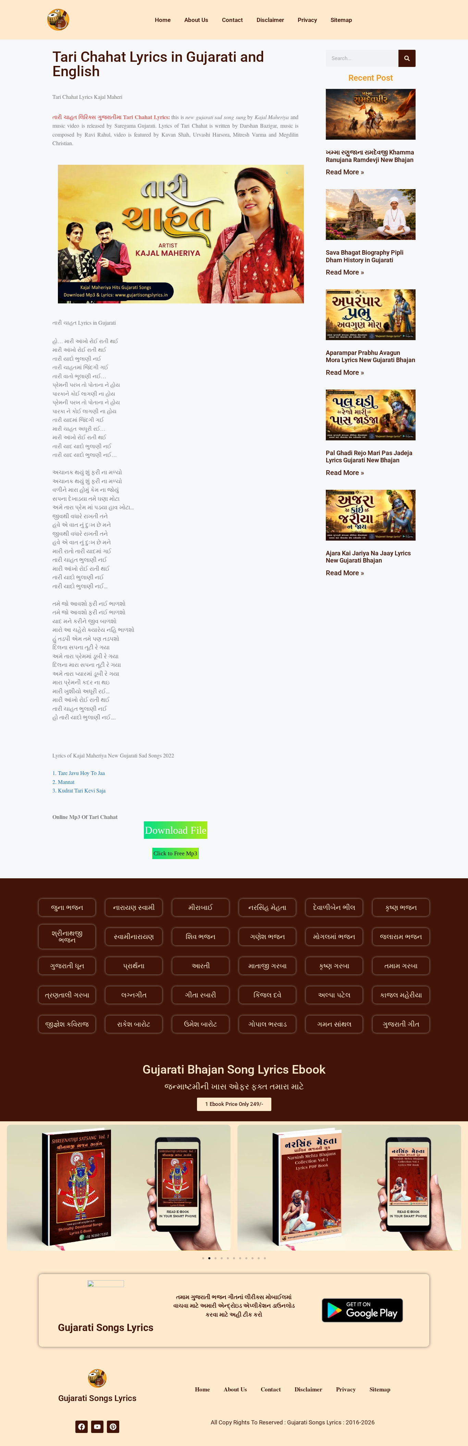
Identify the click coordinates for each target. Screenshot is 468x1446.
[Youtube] (97, 1427)
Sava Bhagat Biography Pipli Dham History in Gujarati (365, 256)
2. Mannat (63, 781)
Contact (232, 19)
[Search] (407, 58)
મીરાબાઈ (200, 907)
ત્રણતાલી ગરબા (67, 995)
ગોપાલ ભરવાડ (267, 1024)
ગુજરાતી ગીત (401, 1024)
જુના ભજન (67, 907)
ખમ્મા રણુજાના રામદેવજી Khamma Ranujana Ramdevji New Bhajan (370, 156)
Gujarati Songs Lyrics (105, 1327)
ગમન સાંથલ (334, 1024)
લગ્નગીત (134, 995)
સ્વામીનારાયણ (134, 937)
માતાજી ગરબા (267, 966)
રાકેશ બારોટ (133, 1024)
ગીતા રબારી (200, 995)
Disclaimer (270, 19)
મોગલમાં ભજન (334, 937)
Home (163, 19)
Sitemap (341, 19)
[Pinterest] (113, 1427)
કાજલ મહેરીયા (401, 995)
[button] (203, 1258)
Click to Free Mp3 (175, 853)
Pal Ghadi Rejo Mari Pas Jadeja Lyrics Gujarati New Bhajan (369, 456)
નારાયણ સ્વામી (134, 907)
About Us (196, 19)
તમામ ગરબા (401, 966)
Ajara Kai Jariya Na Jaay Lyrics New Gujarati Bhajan (368, 557)
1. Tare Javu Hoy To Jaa (78, 772)
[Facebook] (81, 1427)
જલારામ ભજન (401, 937)
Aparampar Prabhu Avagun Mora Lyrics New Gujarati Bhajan (370, 356)
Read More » (345, 172)
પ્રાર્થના (134, 966)
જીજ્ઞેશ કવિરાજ (67, 1024)
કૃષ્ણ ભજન (401, 907)
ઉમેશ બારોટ (200, 1024)
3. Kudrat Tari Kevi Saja (79, 790)
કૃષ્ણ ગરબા (334, 966)
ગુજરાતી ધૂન (67, 966)
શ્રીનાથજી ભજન (67, 936)
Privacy (307, 19)
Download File (175, 830)
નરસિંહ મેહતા (267, 907)
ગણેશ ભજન (267, 937)
